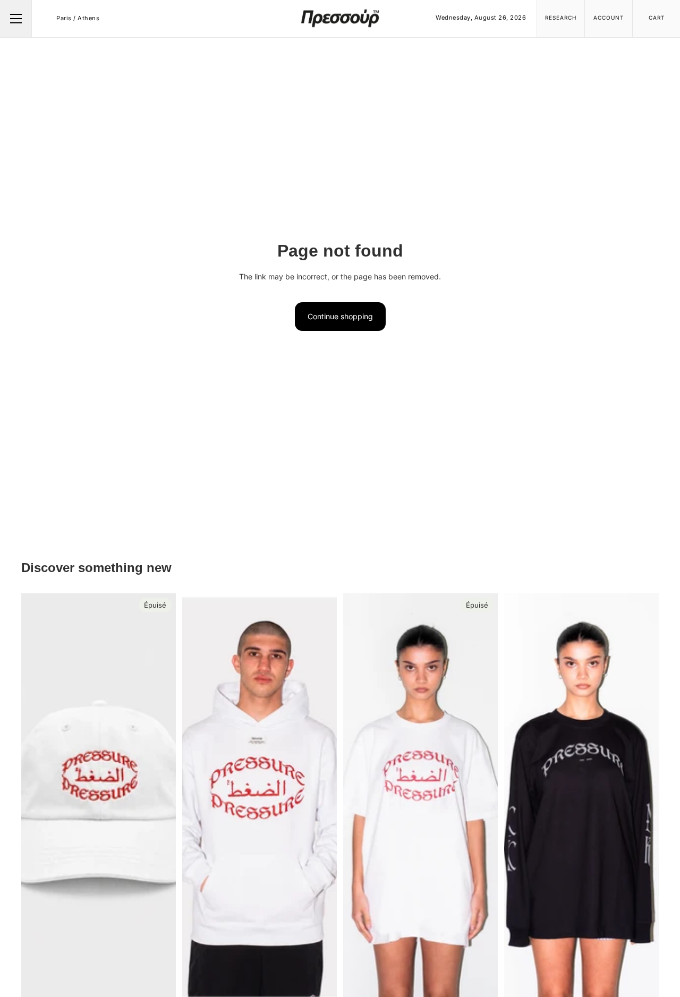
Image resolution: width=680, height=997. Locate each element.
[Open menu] (16, 18)
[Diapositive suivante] (321, 795)
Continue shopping (340, 316)
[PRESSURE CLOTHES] (340, 18)
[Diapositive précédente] (198, 795)
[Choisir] (320, 980)
